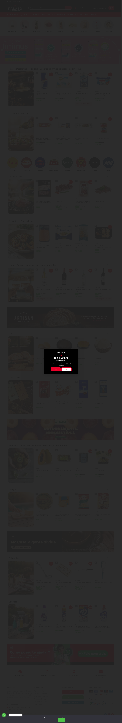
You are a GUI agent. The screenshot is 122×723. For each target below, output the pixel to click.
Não (66, 369)
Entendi (61, 720)
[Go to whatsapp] (4, 715)
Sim (55, 369)
